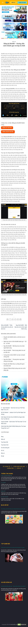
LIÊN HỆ (19, 468)
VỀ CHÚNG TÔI (6, 466)
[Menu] (3, 2)
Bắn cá (2, 453)
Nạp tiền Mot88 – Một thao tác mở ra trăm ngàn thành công (21, 327)
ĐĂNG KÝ (13, 2)
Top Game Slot (4, 445)
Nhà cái (14, 41)
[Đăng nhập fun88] (14, 34)
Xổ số (2, 450)
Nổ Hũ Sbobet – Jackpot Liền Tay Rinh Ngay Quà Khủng (13, 413)
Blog (2, 436)
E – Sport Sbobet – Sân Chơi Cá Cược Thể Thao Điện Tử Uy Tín (13, 408)
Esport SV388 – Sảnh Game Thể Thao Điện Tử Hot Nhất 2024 (13, 422)
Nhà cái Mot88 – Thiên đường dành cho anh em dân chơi (7, 327)
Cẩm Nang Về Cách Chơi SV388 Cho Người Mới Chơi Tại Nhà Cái (13, 418)
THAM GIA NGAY (22, 2)
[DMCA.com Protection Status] (22, 624)
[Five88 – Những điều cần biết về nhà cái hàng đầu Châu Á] (7, 3)
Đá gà (2, 456)
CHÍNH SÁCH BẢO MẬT (19, 466)
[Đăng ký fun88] (14, 388)
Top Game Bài (4, 442)
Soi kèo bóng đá (5, 447)
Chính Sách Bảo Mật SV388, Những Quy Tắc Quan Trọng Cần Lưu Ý (13, 427)
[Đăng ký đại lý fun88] (14, 10)
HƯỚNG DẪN (10, 468)
